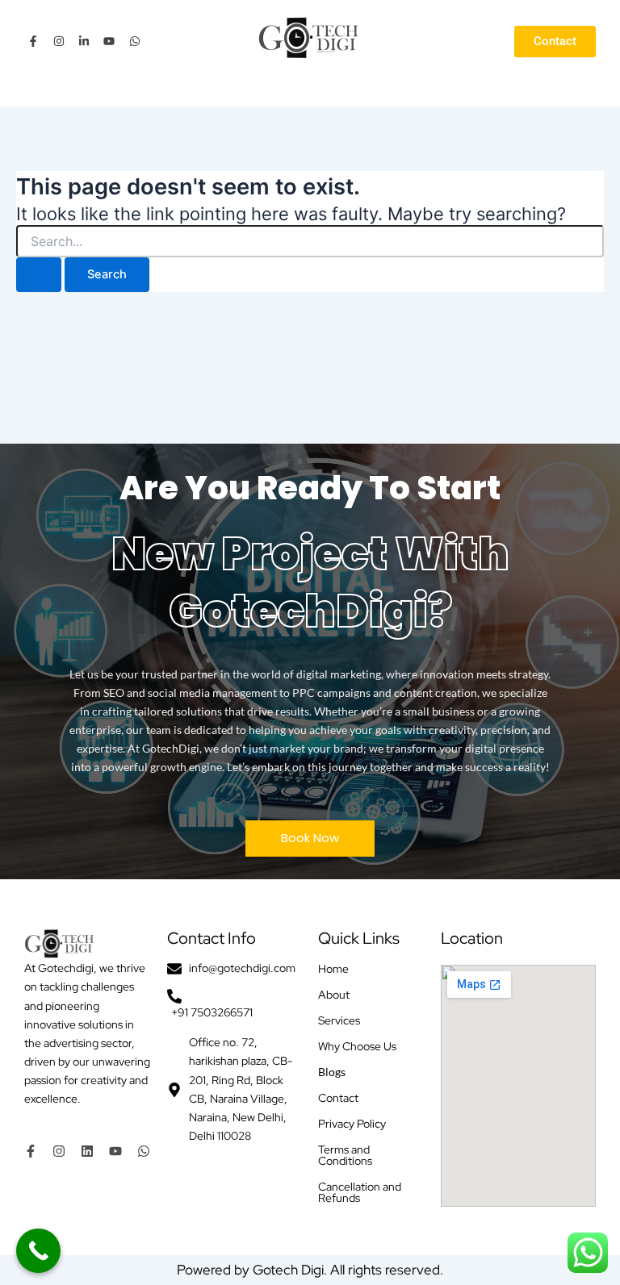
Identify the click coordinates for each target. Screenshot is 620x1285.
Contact (338, 1098)
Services (339, 1020)
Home (333, 969)
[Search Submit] (38, 274)
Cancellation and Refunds (359, 1192)
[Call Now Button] (38, 1251)
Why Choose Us (357, 1046)
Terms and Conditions (345, 1155)
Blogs (332, 1071)
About (334, 994)
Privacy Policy (352, 1123)
